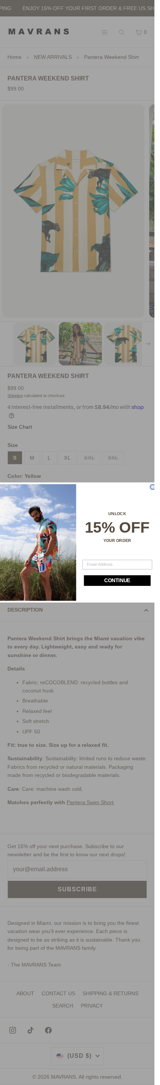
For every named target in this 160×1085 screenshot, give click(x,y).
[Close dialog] (152, 487)
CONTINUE (117, 581)
